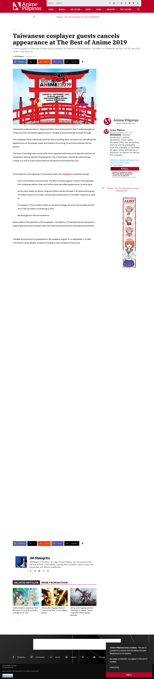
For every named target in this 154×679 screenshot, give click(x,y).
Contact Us (59, 3)
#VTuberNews (116, 165)
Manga (62, 9)
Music (88, 9)
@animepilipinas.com (126, 123)
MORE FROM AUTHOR (54, 582)
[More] (82, 61)
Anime (50, 9)
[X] (126, 3)
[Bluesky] (133, 3)
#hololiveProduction (128, 160)
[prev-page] (14, 619)
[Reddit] (44, 571)
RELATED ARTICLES (26, 582)
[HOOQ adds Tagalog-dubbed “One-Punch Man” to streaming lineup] (55, 597)
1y (131, 132)
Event (98, 9)
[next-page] (18, 619)
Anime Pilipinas (126, 120)
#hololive (114, 160)
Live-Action (75, 9)
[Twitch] (122, 3)
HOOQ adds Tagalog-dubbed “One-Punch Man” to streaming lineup (54, 610)
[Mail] (40, 571)
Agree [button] (129, 675)
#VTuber (125, 162)
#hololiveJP (115, 162)
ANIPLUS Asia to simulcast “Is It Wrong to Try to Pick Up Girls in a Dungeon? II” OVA (25, 610)
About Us (51, 3)
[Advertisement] (54, 520)
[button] (138, 10)
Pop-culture (125, 9)
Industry (111, 9)
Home (14, 30)
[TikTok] (118, 3)
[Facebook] (110, 3)
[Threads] (137, 3)
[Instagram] (114, 3)
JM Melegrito (19, 56)
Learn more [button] (114, 667)
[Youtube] (130, 3)
